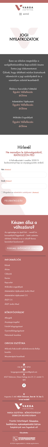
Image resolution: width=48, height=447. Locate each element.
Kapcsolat (8, 282)
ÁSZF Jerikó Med (12, 304)
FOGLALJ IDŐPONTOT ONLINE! (24, 248)
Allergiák (8, 317)
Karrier (7, 278)
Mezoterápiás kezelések (15, 356)
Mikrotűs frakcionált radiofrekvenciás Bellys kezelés (22, 350)
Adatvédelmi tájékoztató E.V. (16, 295)
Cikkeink (8, 273)
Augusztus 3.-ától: (24, 398)
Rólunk (7, 265)
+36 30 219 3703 (24, 367)
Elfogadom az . (21, 192)
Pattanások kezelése (13, 335)
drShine (23, 95)
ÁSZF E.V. (9, 299)
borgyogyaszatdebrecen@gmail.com (24, 372)
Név (6, 169)
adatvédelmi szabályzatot (22, 192)
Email (6, 181)
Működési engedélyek (14, 286)
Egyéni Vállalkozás (23, 92)
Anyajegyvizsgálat (12, 322)
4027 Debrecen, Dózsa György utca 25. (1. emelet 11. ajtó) (24, 378)
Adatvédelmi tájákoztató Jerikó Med (19, 291)
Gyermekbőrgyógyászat (14, 330)
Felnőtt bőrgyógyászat (13, 326)
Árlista (7, 269)
